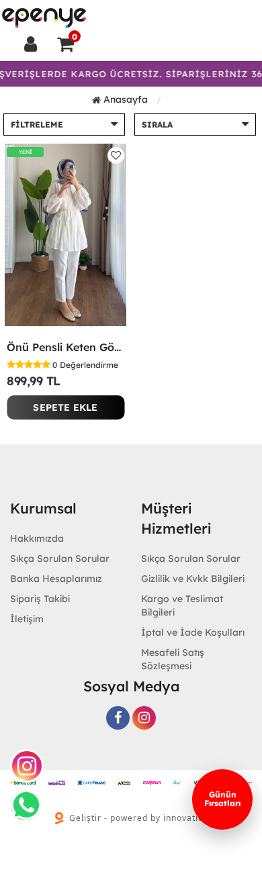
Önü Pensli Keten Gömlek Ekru (65, 347)
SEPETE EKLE (65, 407)
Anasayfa (124, 99)
